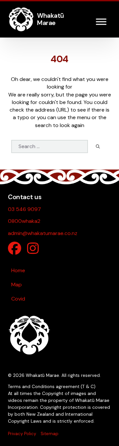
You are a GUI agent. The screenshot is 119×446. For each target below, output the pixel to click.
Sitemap (50, 433)
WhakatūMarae (50, 19)
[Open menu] (101, 21)
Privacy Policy (22, 433)
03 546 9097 (24, 209)
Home (18, 270)
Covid (18, 298)
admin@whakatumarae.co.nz (42, 233)
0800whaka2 (24, 221)
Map (16, 284)
